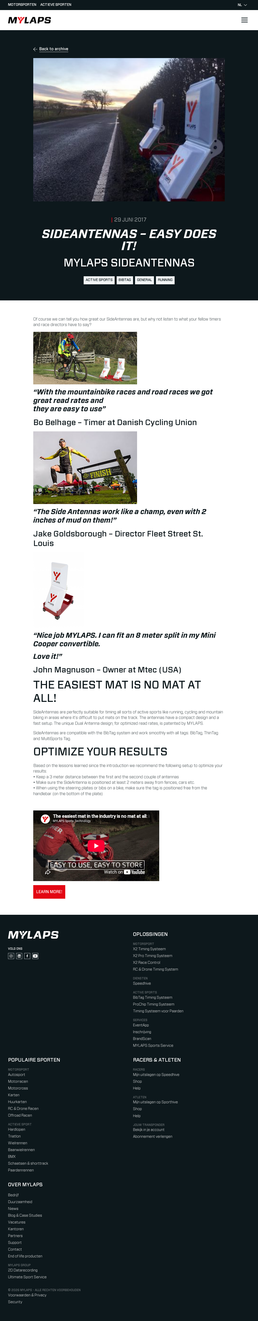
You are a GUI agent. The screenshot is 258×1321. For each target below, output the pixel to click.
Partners (15, 1236)
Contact (15, 1249)
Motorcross (18, 1088)
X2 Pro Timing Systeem (152, 956)
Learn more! (49, 892)
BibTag (125, 280)
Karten (13, 1095)
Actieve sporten (55, 5)
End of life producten (25, 1256)
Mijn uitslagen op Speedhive (156, 1075)
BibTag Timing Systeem (152, 997)
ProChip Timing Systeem (153, 1004)
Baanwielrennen (21, 1150)
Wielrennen (17, 1143)
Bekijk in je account (149, 1130)
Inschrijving (142, 1032)
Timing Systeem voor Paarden (158, 1011)
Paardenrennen (21, 1170)
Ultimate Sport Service (27, 1277)
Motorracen (18, 1081)
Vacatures (16, 1222)
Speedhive (142, 983)
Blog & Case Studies (25, 1215)
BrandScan (142, 1039)
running (165, 280)
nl (240, 5)
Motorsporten (22, 5)
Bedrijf (13, 1195)
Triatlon (14, 1136)
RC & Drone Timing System (155, 969)
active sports (99, 280)
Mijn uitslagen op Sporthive (155, 1102)
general (144, 280)
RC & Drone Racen (23, 1109)
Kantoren (16, 1229)
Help (137, 1088)
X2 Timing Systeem (149, 949)
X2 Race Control (146, 963)
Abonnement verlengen (152, 1136)
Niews (13, 1209)
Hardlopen (16, 1129)
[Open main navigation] (244, 20)
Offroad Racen (20, 1115)
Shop (137, 1081)
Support (15, 1243)
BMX (12, 1157)
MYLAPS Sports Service (153, 1045)
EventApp (141, 1025)
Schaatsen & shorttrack (28, 1163)
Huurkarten (17, 1102)
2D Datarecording (23, 1270)
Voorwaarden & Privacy (27, 1295)
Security (15, 1302)
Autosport (16, 1075)
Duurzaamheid (20, 1202)
